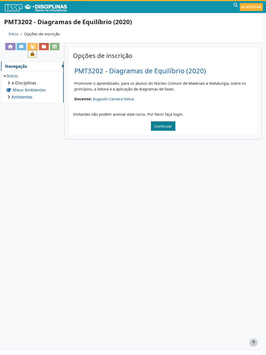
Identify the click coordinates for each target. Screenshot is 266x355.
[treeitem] (32, 86)
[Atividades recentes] (44, 46)
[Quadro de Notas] (54, 46)
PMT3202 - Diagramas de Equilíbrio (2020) (140, 70)
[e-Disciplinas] (43, 7)
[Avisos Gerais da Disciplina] (21, 46)
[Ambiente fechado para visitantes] (32, 53)
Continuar (163, 126)
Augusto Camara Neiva (113, 98)
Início (13, 33)
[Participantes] (32, 46)
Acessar (253, 7)
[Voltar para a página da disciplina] (10, 46)
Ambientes (21, 97)
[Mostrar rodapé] (253, 342)
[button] (235, 7)
